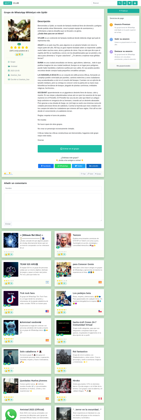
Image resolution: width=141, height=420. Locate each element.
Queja (98, 174)
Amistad (13, 66)
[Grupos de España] (100, 282)
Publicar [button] (124, 11)
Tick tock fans (27, 293)
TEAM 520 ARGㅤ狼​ (29, 264)
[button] (129, 3)
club (12, 3)
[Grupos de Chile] (100, 311)
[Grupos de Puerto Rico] (47, 311)
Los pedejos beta (82, 293)
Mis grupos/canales (123, 66)
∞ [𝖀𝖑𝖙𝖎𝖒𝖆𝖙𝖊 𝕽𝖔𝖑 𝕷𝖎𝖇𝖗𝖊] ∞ (31, 235)
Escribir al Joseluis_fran (19, 79)
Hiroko (76, 380)
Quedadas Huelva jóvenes (33, 380)
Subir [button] (91, 174)
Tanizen (77, 235)
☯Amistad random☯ (30, 322)
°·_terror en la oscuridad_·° (87, 409)
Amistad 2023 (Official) (32, 409)
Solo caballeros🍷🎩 (31, 351)
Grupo (12, 62)
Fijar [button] (84, 174)
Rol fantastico (80, 351)
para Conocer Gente (83, 264)
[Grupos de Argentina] (47, 282)
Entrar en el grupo (71, 149)
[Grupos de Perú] (100, 398)
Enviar (7, 224)
